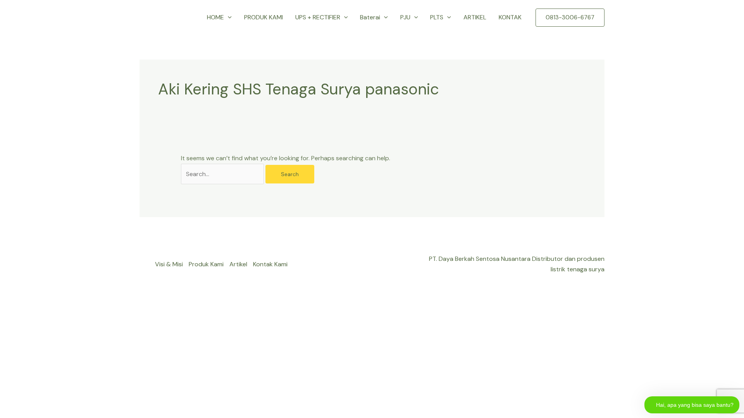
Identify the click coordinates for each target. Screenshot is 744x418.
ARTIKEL (474, 17)
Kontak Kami (270, 264)
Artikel (238, 264)
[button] (228, 17)
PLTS (436, 17)
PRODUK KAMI (263, 17)
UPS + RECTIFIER (317, 17)
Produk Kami (206, 264)
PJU (405, 17)
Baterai (370, 17)
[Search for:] (223, 174)
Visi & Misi (169, 264)
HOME (215, 17)
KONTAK (510, 17)
